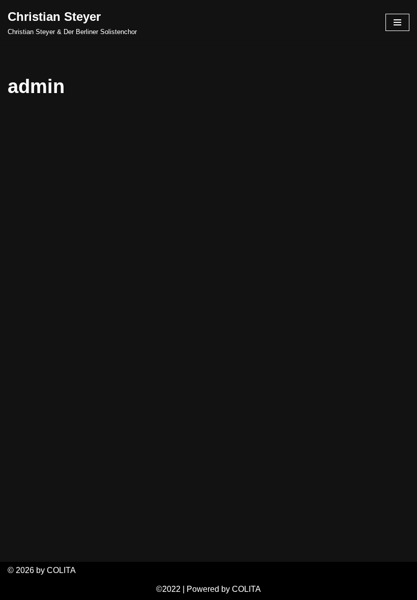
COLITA (246, 589)
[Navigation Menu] (397, 22)
